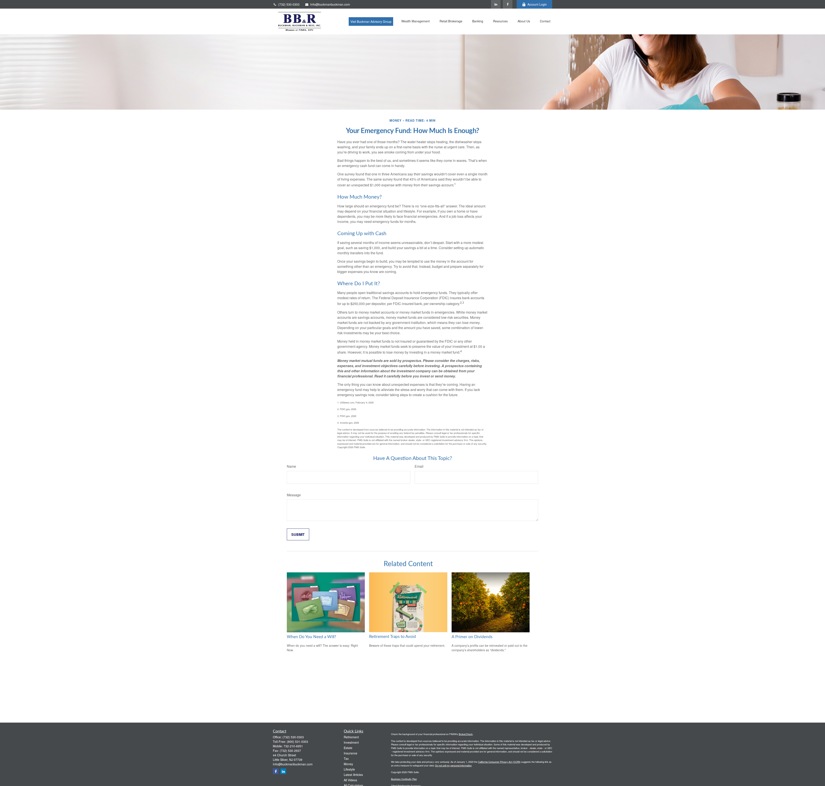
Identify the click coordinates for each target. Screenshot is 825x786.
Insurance (350, 753)
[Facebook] (507, 4)
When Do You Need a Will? (311, 637)
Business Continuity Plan (404, 779)
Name (291, 466)
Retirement (351, 737)
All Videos (350, 780)
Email (419, 466)
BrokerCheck (466, 734)
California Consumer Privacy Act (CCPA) (499, 761)
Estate (348, 748)
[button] (371, 21)
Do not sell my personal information (453, 765)
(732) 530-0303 (288, 4)
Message (294, 494)
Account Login (537, 4)
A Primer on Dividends (472, 637)
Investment (351, 742)
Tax (346, 758)
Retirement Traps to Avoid (392, 637)
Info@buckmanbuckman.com (330, 4)
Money (348, 764)
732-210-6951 (293, 746)
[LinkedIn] (496, 4)
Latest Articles (353, 774)
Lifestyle (349, 769)
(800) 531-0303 (297, 741)
